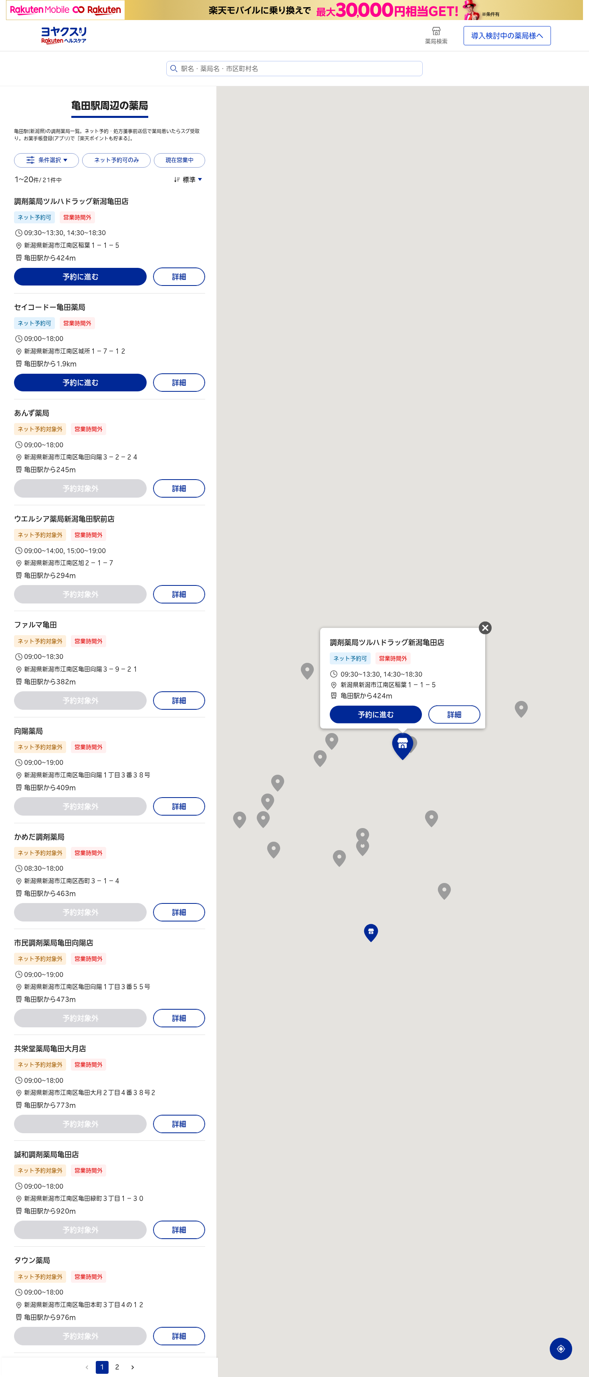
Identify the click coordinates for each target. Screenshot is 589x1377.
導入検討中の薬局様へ (507, 35)
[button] (109, 229)
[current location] (561, 1349)
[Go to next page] (132, 1367)
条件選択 (49, 160)
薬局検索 (436, 41)
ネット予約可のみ (116, 160)
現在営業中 (179, 160)
